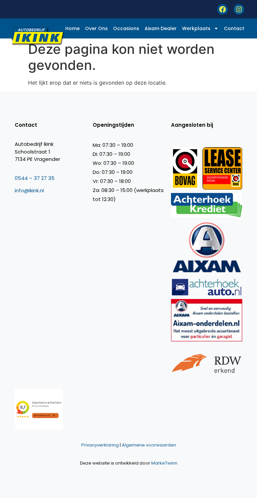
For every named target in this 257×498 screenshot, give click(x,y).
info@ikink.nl (29, 190)
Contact (234, 28)
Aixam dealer (161, 28)
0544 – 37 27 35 (35, 178)
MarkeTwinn (164, 463)
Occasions (126, 28)
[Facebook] (222, 9)
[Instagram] (239, 9)
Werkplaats (196, 28)
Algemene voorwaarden (149, 445)
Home (72, 28)
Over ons (96, 28)
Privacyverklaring (100, 445)
